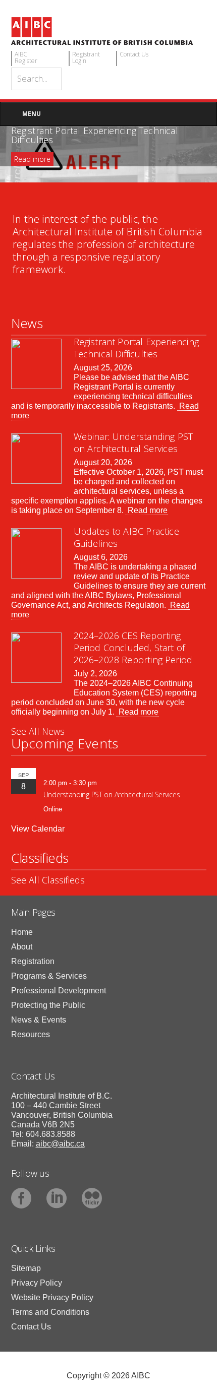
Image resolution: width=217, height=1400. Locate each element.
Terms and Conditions (50, 1312)
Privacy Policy (36, 1283)
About (21, 946)
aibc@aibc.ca (60, 1143)
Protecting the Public (48, 1005)
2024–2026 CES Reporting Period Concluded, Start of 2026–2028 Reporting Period (133, 647)
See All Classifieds (48, 880)
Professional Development (58, 990)
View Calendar (38, 828)
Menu (31, 113)
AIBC (108, 31)
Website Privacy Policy (52, 1297)
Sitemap (26, 1268)
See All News (38, 731)
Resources (30, 1034)
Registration (33, 961)
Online (52, 809)
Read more (32, 159)
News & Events (38, 1019)
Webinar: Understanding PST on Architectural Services (133, 442)
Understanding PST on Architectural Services (111, 794)
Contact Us (31, 1326)
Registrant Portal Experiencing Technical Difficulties (136, 348)
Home (22, 932)
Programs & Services (49, 976)
